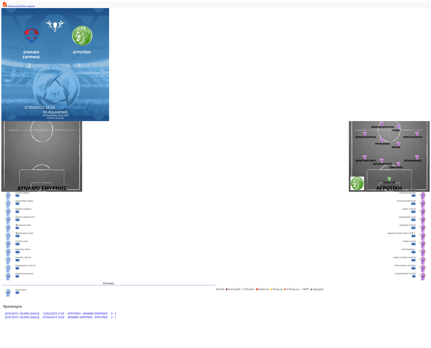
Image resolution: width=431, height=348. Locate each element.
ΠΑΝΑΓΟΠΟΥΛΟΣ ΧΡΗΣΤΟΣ (404, 257)
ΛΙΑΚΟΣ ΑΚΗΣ (21, 290)
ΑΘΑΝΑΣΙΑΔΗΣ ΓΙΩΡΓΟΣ (25, 265)
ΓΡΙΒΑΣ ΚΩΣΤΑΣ (409, 241)
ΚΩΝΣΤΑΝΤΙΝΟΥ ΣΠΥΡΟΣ (405, 273)
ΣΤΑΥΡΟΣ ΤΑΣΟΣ (21, 241)
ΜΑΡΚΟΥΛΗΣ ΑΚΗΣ (25, 233)
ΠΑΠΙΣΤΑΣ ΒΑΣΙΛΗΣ (407, 193)
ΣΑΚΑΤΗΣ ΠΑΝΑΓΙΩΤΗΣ (25, 217)
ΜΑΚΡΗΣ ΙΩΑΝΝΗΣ (23, 209)
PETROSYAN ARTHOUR (406, 201)
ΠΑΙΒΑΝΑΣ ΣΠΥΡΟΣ (408, 225)
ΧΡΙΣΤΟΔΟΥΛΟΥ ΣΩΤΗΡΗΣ (405, 265)
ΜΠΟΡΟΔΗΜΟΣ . (409, 249)
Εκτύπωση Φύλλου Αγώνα (21, 6)
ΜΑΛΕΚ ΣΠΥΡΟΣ (409, 209)
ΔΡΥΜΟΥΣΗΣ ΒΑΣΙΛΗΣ (24, 273)
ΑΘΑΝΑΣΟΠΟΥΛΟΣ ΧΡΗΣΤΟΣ (399, 233)
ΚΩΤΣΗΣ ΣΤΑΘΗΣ (22, 193)
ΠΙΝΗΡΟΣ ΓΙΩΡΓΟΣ (23, 257)
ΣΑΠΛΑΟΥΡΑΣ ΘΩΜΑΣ (24, 201)
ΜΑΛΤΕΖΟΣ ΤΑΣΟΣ (22, 249)
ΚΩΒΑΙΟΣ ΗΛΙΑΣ (24, 225)
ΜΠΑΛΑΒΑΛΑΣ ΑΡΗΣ (407, 217)
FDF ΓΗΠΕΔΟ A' (71, 107)
